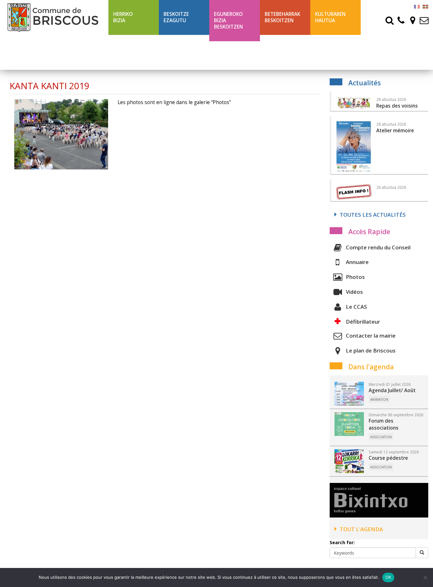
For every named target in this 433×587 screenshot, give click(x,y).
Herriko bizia (123, 17)
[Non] (425, 577)
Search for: (342, 542)
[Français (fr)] (417, 6)
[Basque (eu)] (425, 6)
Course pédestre (388, 458)
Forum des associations (383, 424)
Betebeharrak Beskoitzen (282, 17)
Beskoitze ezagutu (176, 17)
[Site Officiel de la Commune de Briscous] (54, 17)
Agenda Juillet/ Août (392, 390)
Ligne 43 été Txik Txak (279, 52)
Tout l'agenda (361, 529)
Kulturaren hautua (330, 17)
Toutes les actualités (373, 214)
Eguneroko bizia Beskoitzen (228, 20)
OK (388, 577)
